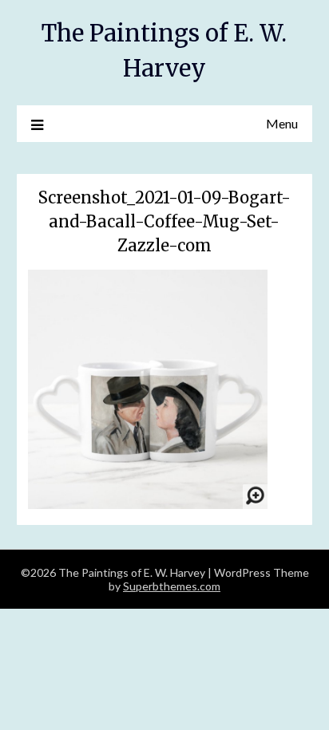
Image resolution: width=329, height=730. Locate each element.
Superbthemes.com (171, 586)
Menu (282, 123)
